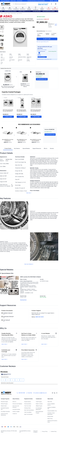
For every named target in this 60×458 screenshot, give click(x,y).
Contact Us (15, 413)
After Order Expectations (29, 410)
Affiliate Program (39, 405)
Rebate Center (13, 0)
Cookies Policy (54, 431)
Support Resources (37, 148)
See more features (28, 264)
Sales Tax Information (28, 414)
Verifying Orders (27, 407)
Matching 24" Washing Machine (25, 86)
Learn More (56, 25)
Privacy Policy (45, 431)
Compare (5, 97)
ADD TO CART (48, 38)
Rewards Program (4, 401)
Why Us (45, 148)
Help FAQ (51, 0)
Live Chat (55, 0)
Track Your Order (27, 405)
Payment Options (27, 401)
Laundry (5, 13)
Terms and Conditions (35, 431)
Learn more (4, 344)
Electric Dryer (13, 13)
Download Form (23, 299)
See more (28, 192)
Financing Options (27, 403)
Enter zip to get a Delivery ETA (42, 41)
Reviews (52, 148)
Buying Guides (50, 416)
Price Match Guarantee (5, 411)
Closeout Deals (19, 0)
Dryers (9, 13)
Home (2, 13)
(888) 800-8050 (39, 316)
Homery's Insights (16, 411)
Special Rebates (26, 148)
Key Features (17, 148)
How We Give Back (16, 409)
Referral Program (4, 403)
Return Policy (50, 418)
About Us (14, 401)
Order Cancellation (28, 412)
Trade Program (39, 401)
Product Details (8, 148)
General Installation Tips (52, 410)
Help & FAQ (50, 401)
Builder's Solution (39, 403)
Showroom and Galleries (17, 403)
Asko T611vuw (19, 13)
